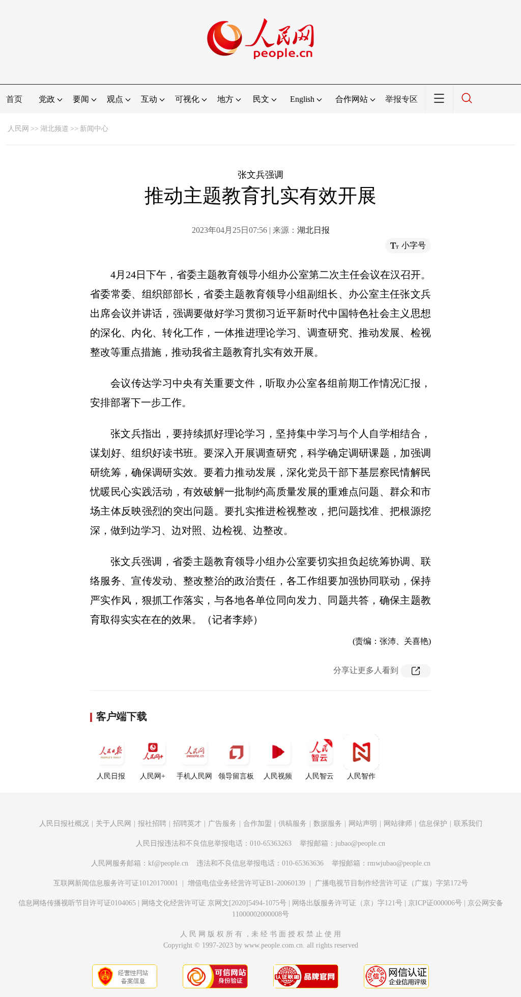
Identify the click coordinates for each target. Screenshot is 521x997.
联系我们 (468, 823)
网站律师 (398, 823)
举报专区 (401, 99)
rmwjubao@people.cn (398, 863)
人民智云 (319, 776)
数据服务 (327, 823)
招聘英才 (187, 823)
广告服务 (222, 823)
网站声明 (363, 823)
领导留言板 (236, 776)
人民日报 (111, 776)
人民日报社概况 (64, 823)
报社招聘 (152, 823)
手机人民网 (194, 776)
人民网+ (152, 776)
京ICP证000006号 (435, 903)
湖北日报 (313, 230)
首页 (14, 99)
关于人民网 (113, 823)
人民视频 (278, 776)
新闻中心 (94, 128)
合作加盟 (257, 823)
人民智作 (361, 776)
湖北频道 (54, 128)
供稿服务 (292, 823)
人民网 (18, 128)
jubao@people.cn (360, 843)
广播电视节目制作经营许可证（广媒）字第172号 (391, 883)
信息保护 (433, 823)
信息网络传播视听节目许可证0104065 (77, 903)
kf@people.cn (168, 863)
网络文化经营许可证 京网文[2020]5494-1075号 (213, 903)
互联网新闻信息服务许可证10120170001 (115, 883)
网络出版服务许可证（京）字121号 (347, 903)
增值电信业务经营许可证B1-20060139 (246, 883)
